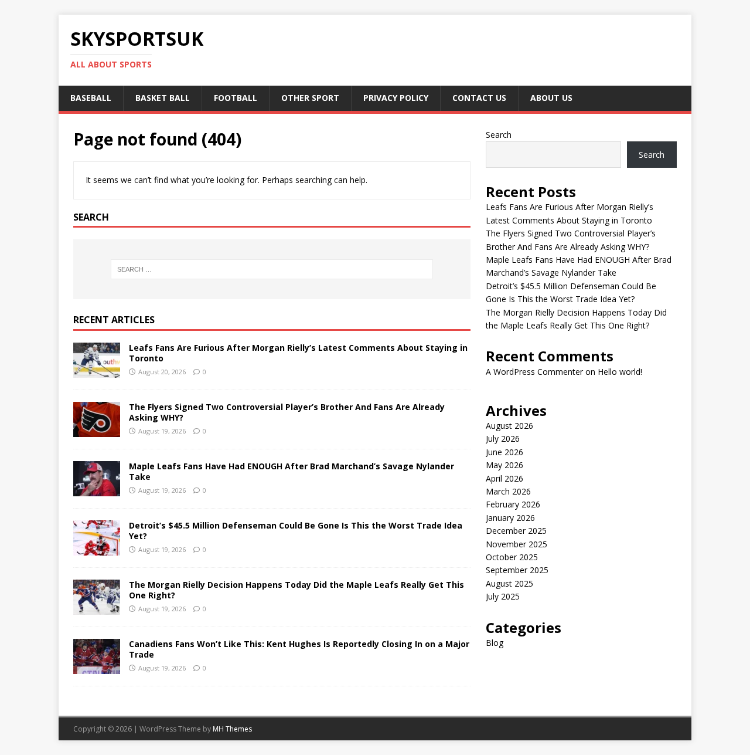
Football (235, 97)
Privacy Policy (395, 97)
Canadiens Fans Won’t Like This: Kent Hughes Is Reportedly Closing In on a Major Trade (299, 649)
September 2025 (517, 569)
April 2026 (504, 478)
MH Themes (232, 729)
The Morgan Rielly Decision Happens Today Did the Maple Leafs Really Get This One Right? (296, 590)
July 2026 (503, 438)
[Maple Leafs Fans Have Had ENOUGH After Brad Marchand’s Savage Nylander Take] (96, 489)
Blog (494, 642)
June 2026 (504, 452)
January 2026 (510, 517)
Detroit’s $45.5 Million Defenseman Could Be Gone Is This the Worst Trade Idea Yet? (295, 530)
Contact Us (479, 97)
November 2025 (516, 544)
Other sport (310, 97)
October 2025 (512, 557)
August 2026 (509, 425)
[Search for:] (272, 269)
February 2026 (513, 504)
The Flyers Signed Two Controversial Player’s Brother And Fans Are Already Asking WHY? (287, 412)
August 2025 (509, 583)
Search (499, 134)
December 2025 (516, 530)
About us (551, 97)
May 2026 (504, 464)
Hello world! (620, 371)
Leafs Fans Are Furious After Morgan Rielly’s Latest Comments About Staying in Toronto (298, 353)
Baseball (90, 97)
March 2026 (508, 491)
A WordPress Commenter (534, 371)
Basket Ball (162, 97)
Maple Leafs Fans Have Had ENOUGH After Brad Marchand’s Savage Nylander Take (291, 471)
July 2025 (503, 596)
